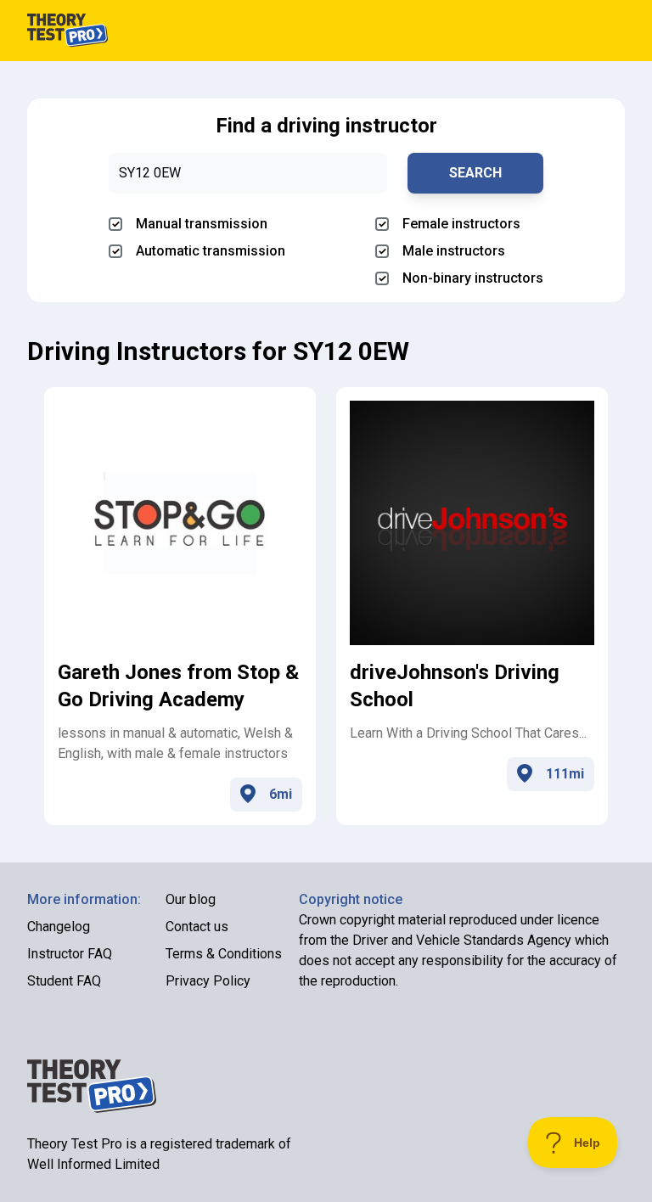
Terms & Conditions (224, 954)
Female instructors (461, 224)
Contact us (197, 926)
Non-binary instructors (472, 278)
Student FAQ (64, 981)
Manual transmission (201, 224)
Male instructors (453, 251)
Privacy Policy (208, 981)
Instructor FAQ (69, 954)
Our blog (191, 899)
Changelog (58, 926)
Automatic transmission (210, 251)
